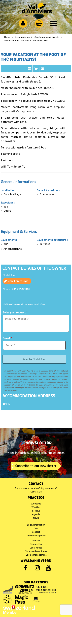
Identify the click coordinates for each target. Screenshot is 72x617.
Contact (42, 70)
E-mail (7, 338)
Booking (36, 70)
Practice (36, 498)
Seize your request (15, 312)
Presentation (29, 70)
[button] (39, 23)
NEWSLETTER (38, 443)
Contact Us (36, 492)
